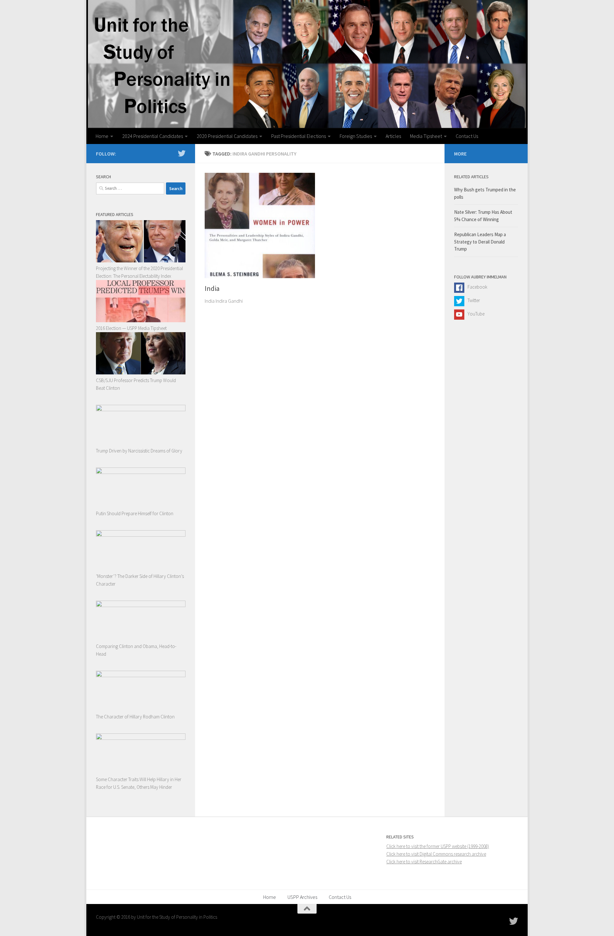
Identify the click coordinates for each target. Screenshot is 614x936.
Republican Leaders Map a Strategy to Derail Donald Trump (480, 241)
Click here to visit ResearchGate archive (424, 862)
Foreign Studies (356, 136)
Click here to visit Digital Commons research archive (436, 854)
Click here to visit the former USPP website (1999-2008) (437, 846)
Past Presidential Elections (298, 136)
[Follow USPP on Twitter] (181, 153)
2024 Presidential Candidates (152, 136)
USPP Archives (302, 897)
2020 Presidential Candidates (227, 136)
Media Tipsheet (426, 136)
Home (102, 136)
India (212, 288)
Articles (393, 136)
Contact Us (467, 136)
